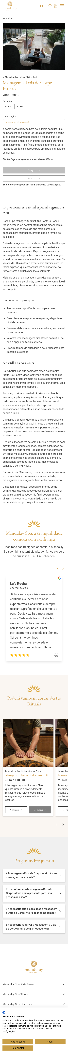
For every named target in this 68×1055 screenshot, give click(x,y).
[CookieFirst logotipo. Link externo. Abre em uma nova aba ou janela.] (3, 1012)
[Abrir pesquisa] (50, 5)
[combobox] (34, 122)
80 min (8, 107)
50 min (20, 107)
